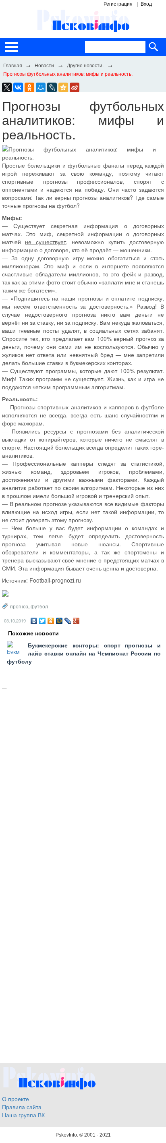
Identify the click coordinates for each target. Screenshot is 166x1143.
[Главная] (12, 65)
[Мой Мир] (59, 621)
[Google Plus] (76, 621)
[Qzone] (63, 87)
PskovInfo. (67, 1135)
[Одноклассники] (51, 621)
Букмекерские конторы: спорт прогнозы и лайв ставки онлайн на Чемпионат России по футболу (84, 653)
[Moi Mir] (41, 87)
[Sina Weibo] (74, 87)
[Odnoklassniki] (29, 87)
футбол (39, 606)
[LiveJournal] (52, 87)
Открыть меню (11, 47)
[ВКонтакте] (34, 621)
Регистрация (118, 4)
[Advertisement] (83, 784)
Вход (146, 4)
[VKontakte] (18, 87)
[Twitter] (42, 621)
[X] (7, 87)
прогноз (19, 606)
